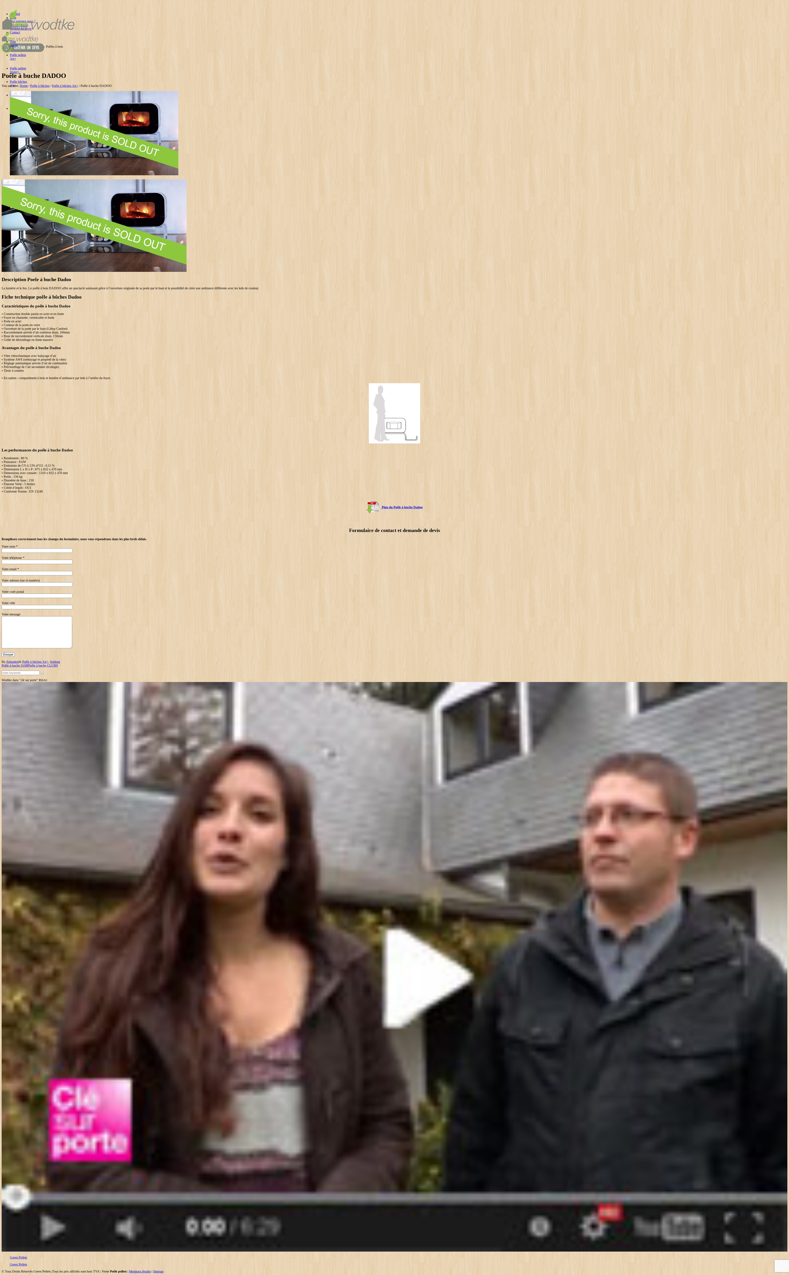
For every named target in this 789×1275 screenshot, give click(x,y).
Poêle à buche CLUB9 (43, 665)
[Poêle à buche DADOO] (94, 174)
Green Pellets (18, 1257)
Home (24, 86)
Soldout (55, 661)
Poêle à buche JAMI (15, 665)
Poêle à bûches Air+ (65, 86)
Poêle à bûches (40, 86)
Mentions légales (140, 1271)
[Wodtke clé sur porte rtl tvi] (394, 1250)
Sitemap (158, 1271)
